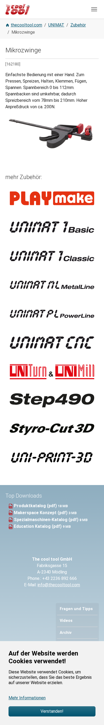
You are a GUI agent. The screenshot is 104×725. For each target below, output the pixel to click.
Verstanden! (52, 711)
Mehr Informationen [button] (27, 697)
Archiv (65, 632)
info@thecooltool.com (59, 584)
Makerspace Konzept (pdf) (41, 512)
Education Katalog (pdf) (38, 526)
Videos (66, 620)
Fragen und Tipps (76, 609)
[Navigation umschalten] (94, 9)
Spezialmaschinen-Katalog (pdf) (46, 519)
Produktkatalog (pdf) (36, 505)
